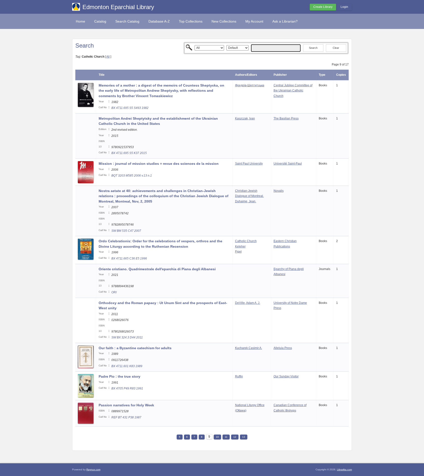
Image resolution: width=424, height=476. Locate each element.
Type (322, 75)
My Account (254, 21)
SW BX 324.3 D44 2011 (127, 337)
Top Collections (190, 21)
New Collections (224, 21)
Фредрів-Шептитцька (249, 85)
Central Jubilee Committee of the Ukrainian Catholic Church (293, 91)
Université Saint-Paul (288, 163)
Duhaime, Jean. (245, 201)
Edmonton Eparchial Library (118, 7)
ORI (114, 292)
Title (102, 75)
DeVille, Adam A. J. (247, 303)
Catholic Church (246, 241)
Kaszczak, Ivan (245, 118)
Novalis (279, 191)
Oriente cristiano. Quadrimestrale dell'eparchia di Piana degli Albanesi (157, 269)
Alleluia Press (283, 348)
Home (80, 21)
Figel (238, 251)
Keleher (240, 246)
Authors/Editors (246, 75)
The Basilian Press (286, 118)
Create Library (322, 7)
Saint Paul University (249, 163)
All (108, 56)
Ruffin (239, 376)
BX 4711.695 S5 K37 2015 (129, 153)
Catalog (100, 21)
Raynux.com (93, 469)
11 (226, 437)
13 (243, 437)
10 (217, 437)
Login (344, 7)
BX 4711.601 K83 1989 (126, 366)
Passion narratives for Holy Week (126, 405)
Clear (336, 47)
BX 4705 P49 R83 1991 (127, 388)
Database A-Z (159, 21)
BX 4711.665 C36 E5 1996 (129, 258)
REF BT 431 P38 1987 (126, 417)
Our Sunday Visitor (286, 376)
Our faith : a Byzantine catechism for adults (135, 348)
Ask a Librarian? (285, 21)
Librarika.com (344, 469)
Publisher (280, 75)
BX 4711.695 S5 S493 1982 (129, 108)
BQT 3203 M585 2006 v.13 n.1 (131, 175)
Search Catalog (127, 21)
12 (234, 437)
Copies (341, 75)
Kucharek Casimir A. (248, 348)
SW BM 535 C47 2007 (126, 230)
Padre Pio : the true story (120, 376)
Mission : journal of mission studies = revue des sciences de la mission (159, 164)
